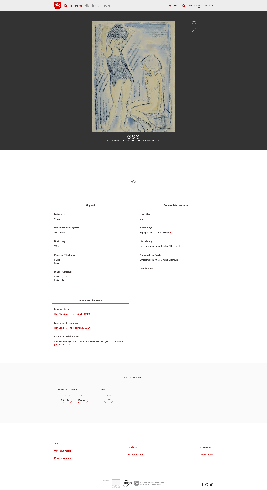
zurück (175, 5)
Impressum (205, 447)
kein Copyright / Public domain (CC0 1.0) (72, 328)
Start (56, 443)
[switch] (194, 23)
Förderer (132, 447)
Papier (66, 400)
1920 (108, 400)
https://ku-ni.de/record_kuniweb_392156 (72, 314)
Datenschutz (206, 454)
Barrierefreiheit (135, 454)
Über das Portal (62, 451)
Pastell (82, 400)
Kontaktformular (62, 458)
